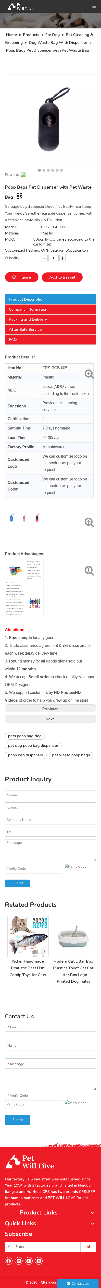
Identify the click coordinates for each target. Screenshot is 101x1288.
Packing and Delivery (28, 319)
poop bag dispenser (25, 755)
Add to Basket (62, 277)
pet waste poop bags (71, 755)
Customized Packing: (22, 250)
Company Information (28, 309)
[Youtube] (29, 1261)
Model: (11, 227)
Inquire (24, 277)
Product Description (27, 299)
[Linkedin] (19, 1261)
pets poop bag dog (25, 736)
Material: (12, 233)
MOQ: (10, 239)
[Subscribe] (88, 1247)
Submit (18, 883)
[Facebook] (9, 1261)
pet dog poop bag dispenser (33, 745)
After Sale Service (25, 329)
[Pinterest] (39, 1261)
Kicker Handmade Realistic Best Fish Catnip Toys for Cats (28, 968)
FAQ (13, 339)
